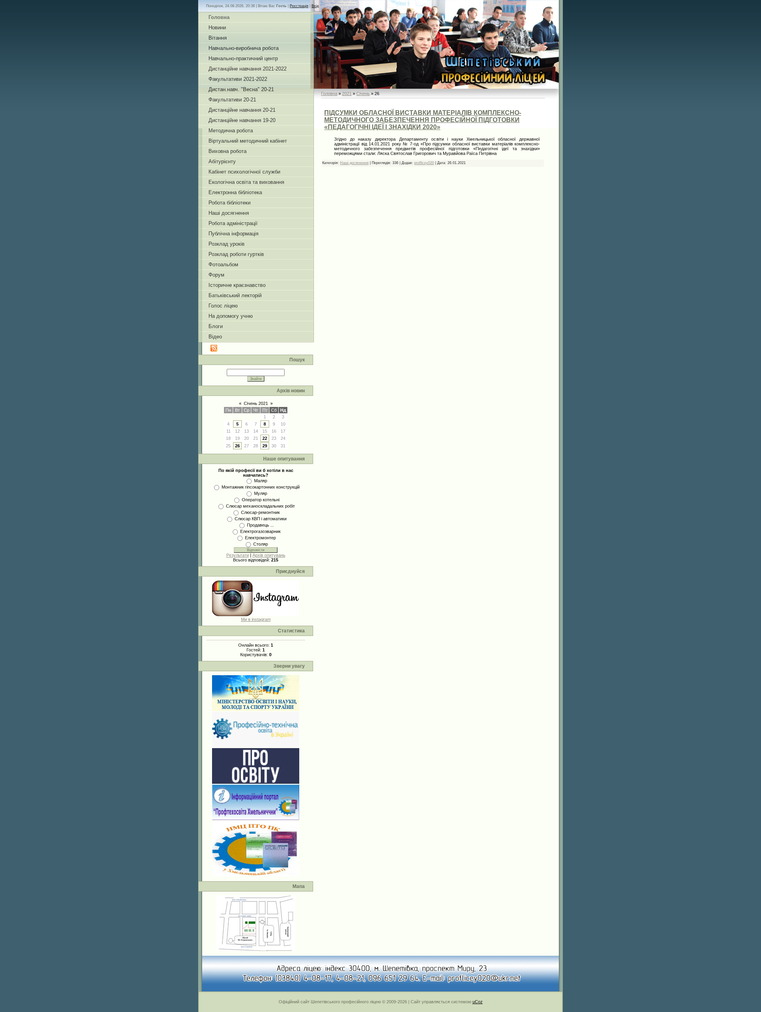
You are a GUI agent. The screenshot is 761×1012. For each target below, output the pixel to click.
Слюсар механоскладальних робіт (260, 506)
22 (264, 438)
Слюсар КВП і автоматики (261, 518)
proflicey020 (424, 163)
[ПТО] (255, 745)
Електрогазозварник (260, 531)
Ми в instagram (256, 619)
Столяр (260, 544)
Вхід (315, 6)
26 (237, 445)
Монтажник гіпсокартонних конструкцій (261, 487)
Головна (329, 93)
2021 (347, 93)
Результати (237, 555)
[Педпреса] (255, 782)
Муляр (260, 493)
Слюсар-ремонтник (260, 512)
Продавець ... (260, 525)
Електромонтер (260, 537)
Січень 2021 (256, 403)
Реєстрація (299, 6)
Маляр (260, 480)
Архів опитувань (268, 555)
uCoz (477, 1001)
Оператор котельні (260, 499)
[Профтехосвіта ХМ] (255, 818)
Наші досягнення (354, 163)
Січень (363, 93)
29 (264, 445)
